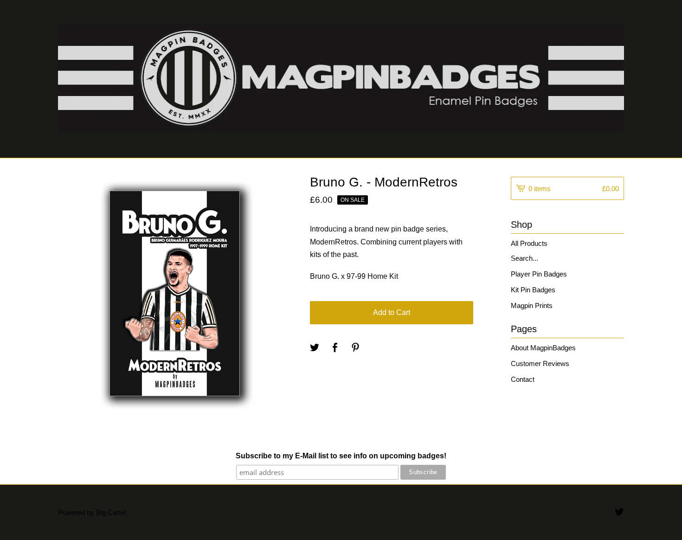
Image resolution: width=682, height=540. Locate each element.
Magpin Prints (532, 305)
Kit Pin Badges (533, 290)
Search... (524, 258)
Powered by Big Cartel (92, 512)
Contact (522, 379)
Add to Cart (391, 312)
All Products (529, 243)
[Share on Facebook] (335, 348)
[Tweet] (314, 348)
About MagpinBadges (543, 348)
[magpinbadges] (341, 77)
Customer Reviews (540, 363)
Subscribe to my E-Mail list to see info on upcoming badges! (341, 456)
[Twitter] (619, 512)
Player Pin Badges (539, 274)
